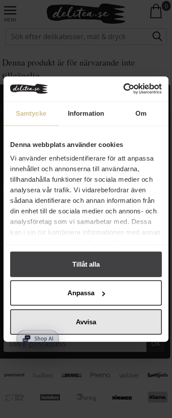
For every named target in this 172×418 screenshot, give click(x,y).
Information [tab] (86, 113)
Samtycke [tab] (31, 113)
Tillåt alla (86, 264)
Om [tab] (140, 113)
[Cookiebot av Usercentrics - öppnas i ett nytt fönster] (124, 89)
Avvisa (86, 321)
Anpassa (80, 293)
